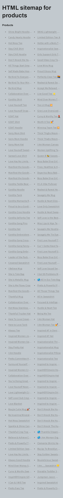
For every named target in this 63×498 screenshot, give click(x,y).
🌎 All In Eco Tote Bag (48, 279)
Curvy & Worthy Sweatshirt (22, 471)
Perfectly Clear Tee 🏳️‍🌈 (49, 76)
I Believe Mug (15, 268)
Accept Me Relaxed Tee (49, 88)
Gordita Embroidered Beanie (23, 234)
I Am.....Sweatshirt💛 (48, 465)
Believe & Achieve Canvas (21, 437)
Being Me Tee (44, 313)
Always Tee (14, 330)
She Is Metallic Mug (18, 279)
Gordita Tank (15, 195)
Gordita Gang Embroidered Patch (25, 251)
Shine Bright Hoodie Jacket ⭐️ (24, 31)
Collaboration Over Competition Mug (27, 302)
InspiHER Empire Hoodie (50, 369)
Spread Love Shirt (17, 155)
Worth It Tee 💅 (45, 121)
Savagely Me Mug (46, 195)
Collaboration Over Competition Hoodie (29, 375)
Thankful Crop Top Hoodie (22, 431)
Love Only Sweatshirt (48, 206)
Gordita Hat (14, 229)
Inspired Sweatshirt (47, 482)
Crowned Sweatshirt (18, 262)
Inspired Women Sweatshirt (22, 341)
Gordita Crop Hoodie (19, 212)
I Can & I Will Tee (17, 482)
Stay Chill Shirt (16, 48)
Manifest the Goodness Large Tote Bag (28, 166)
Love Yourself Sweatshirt (21, 150)
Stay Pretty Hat (16, 347)
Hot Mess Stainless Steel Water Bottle (27, 307)
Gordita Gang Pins (17, 223)
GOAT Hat (13, 116)
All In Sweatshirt (45, 296)
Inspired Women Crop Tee (22, 369)
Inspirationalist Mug (48, 347)
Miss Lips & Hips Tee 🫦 (49, 223)
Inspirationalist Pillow (49, 352)
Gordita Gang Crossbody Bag (23, 240)
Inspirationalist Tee (47, 358)
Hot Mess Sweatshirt (19, 420)
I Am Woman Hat (46, 319)
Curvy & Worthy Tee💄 (49, 116)
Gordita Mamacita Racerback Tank (26, 200)
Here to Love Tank (17, 324)
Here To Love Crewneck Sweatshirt (26, 319)
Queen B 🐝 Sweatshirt (49, 155)
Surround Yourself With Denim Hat (26, 364)
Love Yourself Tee (17, 105)
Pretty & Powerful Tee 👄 (21, 443)
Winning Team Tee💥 (48, 127)
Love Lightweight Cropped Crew (25, 392)
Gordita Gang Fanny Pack (21, 245)
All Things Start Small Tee (21, 65)
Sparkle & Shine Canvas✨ (22, 426)
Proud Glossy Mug (46, 71)
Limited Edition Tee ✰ (49, 37)
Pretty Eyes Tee (16, 488)
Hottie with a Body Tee (49, 43)
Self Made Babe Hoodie (20, 71)
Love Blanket (15, 403)
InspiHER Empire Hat (48, 375)
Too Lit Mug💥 (45, 105)
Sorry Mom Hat (16, 144)
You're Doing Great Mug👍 (22, 381)
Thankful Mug (15, 296)
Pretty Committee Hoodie (21, 358)
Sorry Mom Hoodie (18, 138)
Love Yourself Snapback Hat (23, 110)
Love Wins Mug (45, 65)
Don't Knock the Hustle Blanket (24, 59)
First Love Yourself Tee (49, 240)
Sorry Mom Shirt (16, 133)
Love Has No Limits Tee (20, 161)
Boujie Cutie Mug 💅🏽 (19, 409)
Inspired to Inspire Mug (49, 398)
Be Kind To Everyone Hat (21, 76)
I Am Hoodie (14, 352)
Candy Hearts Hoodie (19, 37)
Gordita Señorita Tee (19, 217)
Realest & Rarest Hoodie (50, 189)
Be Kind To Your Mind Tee (21, 82)
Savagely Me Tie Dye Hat (50, 234)
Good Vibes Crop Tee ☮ (49, 59)
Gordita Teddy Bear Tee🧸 (22, 184)
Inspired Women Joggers (21, 336)
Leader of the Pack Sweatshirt (23, 257)
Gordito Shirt (15, 99)
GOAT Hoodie (15, 127)
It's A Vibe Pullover (47, 184)
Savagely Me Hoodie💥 (49, 229)
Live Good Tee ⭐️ (46, 93)
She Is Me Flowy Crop (19, 285)
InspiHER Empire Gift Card (22, 476)
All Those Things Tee (48, 291)
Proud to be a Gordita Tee (21, 206)
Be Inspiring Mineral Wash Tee (24, 415)
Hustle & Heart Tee (47, 307)
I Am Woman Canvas (48, 144)
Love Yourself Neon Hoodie (22, 386)
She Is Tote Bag (16, 274)
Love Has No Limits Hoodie (22, 454)
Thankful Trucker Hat (19, 313)
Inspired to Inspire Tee (49, 364)
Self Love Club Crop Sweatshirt (24, 398)
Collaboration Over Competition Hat (27, 93)
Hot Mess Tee (15, 43)
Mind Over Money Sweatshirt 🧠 (25, 465)
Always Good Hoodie (19, 460)
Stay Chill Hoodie (17, 54)
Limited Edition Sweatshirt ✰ (23, 448)
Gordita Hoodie (16, 189)
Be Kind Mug (15, 88)
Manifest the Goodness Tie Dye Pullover (29, 291)
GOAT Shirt (14, 121)
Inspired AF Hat (45, 336)
